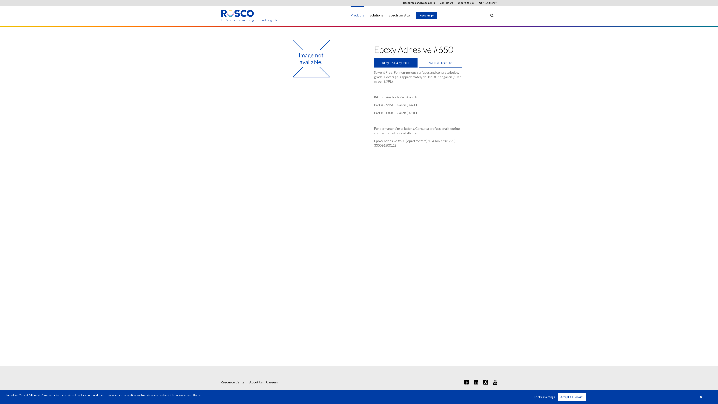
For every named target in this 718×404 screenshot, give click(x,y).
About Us (256, 382)
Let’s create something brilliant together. (237, 20)
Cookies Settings (544, 397)
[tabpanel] (311, 58)
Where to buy (440, 63)
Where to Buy (466, 2)
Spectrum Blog (399, 15)
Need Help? (427, 15)
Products (357, 15)
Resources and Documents (419, 2)
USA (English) (487, 2)
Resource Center (233, 382)
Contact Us (446, 2)
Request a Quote (395, 63)
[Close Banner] (701, 397)
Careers (272, 382)
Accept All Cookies (572, 397)
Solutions (376, 15)
